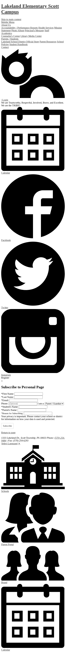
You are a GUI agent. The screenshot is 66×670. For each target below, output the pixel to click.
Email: (5, 400)
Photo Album (17, 30)
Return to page (8, 432)
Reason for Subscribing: (12, 413)
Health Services (46, 27)
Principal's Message (34, 30)
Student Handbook (18, 44)
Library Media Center (31, 36)
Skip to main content (11, 19)
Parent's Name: (9, 410)
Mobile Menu (7, 22)
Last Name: (7, 397)
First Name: (7, 393)
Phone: (5, 403)
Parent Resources (48, 41)
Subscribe (7, 426)
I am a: (41, 403)
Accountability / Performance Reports (19, 27)
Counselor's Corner (10, 36)
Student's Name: (10, 406)
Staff (47, 30)
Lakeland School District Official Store (20, 41)
